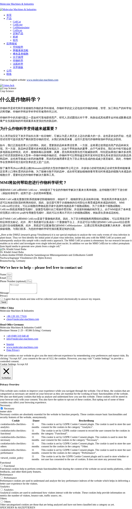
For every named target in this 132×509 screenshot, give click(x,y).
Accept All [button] (22, 364)
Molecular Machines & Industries (17, 4)
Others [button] (3, 498)
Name (3, 274)
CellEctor (18, 24)
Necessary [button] (5, 405)
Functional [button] (5, 462)
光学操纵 (18, 67)
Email (3, 277)
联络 (9, 74)
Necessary (9, 408)
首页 (9, 15)
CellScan (17, 30)
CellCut (17, 21)
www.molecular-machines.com (22, 347)
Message (4, 292)
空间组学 (18, 47)
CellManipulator (21, 27)
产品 (9, 18)
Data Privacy (13, 350)
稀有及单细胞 (20, 53)
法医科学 (18, 64)
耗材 (15, 36)
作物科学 (18, 60)
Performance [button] (6, 474)
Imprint (10, 344)
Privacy (4, 295)
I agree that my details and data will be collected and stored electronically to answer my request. (52, 299)
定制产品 (18, 33)
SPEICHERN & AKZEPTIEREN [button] (17, 507)
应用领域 (11, 43)
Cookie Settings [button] (8, 364)
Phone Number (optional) (13, 281)
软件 (15, 40)
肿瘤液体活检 (20, 50)
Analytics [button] (5, 486)
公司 (9, 70)
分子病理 (18, 57)
